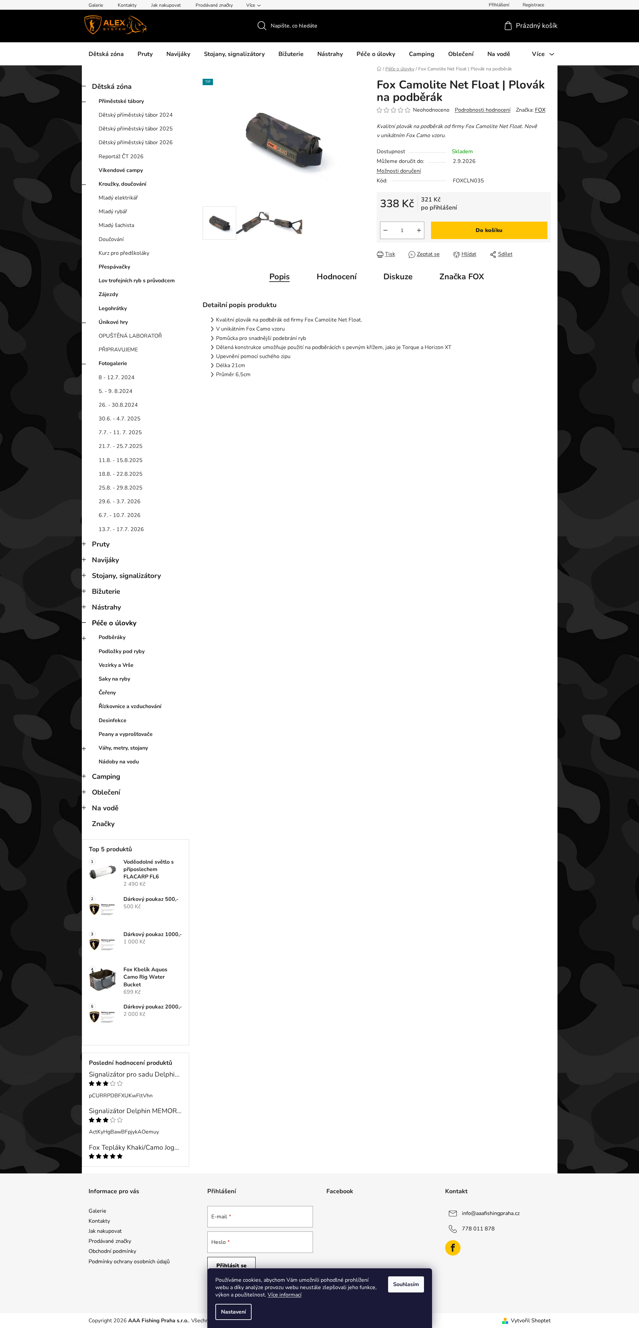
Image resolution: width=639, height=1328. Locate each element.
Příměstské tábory (121, 101)
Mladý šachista (116, 225)
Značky (103, 823)
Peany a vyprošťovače (126, 734)
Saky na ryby (114, 679)
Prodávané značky (214, 5)
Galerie (96, 5)
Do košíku (489, 230)
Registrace (533, 5)
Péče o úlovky (114, 623)
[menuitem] (106, 54)
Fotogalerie (113, 363)
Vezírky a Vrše (116, 665)
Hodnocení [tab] (337, 276)
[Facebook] (453, 1248)
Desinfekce (112, 720)
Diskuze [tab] (398, 276)
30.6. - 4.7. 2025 (120, 418)
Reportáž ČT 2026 (121, 156)
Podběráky (112, 637)
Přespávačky (114, 267)
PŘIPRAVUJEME (118, 349)
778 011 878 (478, 1228)
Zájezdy (108, 294)
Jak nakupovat (166, 5)
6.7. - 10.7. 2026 (120, 515)
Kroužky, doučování (122, 184)
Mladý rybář (113, 211)
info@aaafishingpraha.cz (491, 1213)
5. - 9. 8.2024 (115, 391)
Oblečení (106, 792)
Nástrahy (106, 607)
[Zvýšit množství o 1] (419, 230)
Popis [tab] (279, 276)
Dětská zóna (111, 86)
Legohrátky (113, 308)
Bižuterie (106, 591)
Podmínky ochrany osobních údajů (129, 1261)
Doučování (111, 239)
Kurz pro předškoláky (124, 253)
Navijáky (105, 560)
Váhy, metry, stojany (123, 748)
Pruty (101, 544)
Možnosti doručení (399, 171)
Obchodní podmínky (112, 1251)
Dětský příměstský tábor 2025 (136, 128)
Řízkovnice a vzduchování (130, 706)
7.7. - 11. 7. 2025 (120, 432)
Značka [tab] (461, 276)
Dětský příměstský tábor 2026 (136, 142)
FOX (540, 110)
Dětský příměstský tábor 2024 (136, 115)
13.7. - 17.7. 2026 (121, 529)
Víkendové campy (121, 170)
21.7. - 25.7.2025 (121, 446)
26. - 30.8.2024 (118, 405)
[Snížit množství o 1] (385, 230)
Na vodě (105, 808)
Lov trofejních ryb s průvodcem (137, 280)
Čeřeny (107, 692)
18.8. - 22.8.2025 (121, 474)
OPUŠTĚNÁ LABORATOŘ (130, 336)
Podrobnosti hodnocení (483, 110)
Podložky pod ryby (122, 651)
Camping (106, 776)
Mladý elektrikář (118, 197)
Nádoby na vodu (119, 761)
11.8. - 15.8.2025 (121, 460)
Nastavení (233, 1312)
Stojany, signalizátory (126, 575)
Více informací (285, 1294)
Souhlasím (406, 1284)
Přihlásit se (231, 1265)
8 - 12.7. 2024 (117, 377)
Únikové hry (113, 322)
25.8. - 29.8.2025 (121, 488)
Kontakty (127, 5)
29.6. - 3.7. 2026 (120, 501)
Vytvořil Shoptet (531, 1320)
